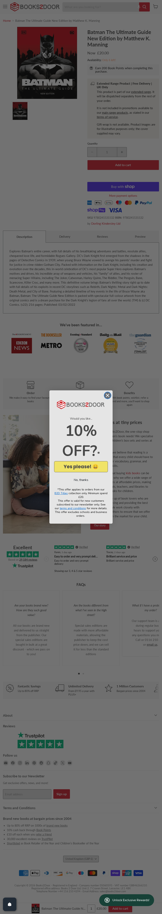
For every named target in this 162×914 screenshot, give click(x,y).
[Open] (9, 904)
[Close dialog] (107, 395)
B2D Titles (61, 493)
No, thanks (81, 480)
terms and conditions (73, 508)
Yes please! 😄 (81, 466)
